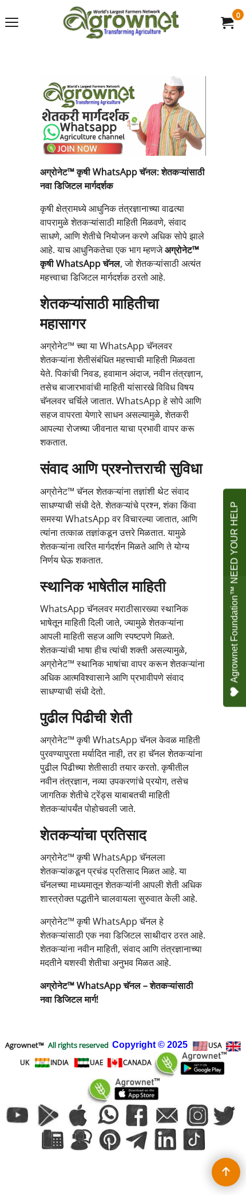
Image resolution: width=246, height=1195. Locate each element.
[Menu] (11, 23)
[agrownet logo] (120, 22)
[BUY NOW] (226, 22)
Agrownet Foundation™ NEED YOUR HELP (234, 592)
